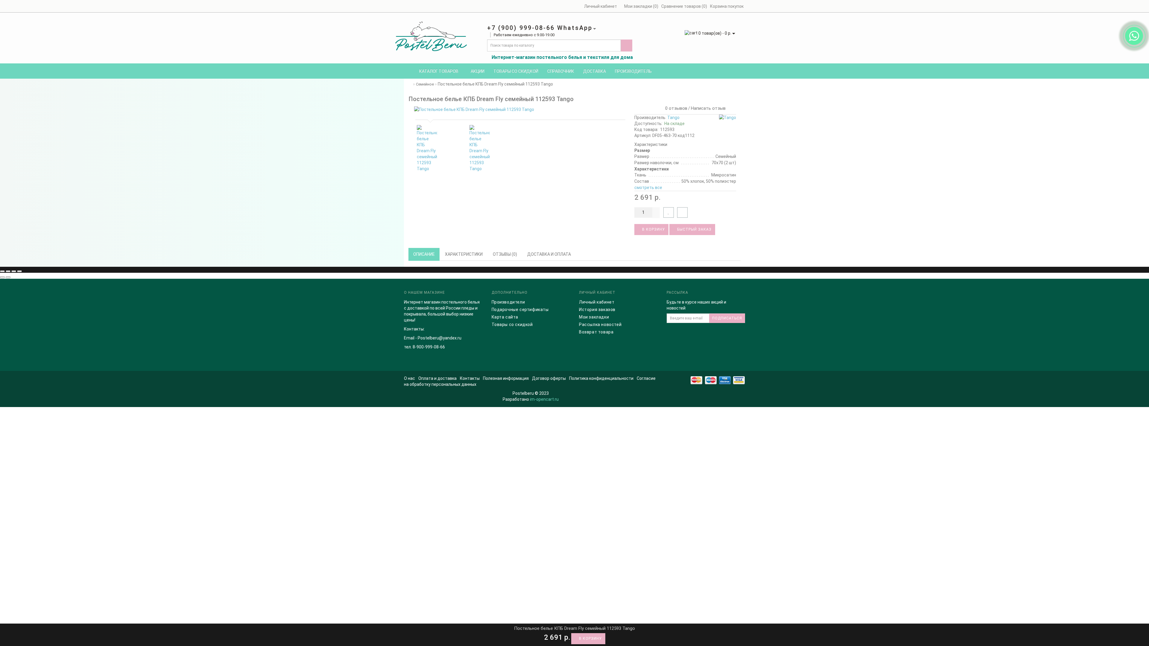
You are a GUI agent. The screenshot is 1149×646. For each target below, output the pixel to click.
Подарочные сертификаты (520, 309)
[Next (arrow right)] (8, 277)
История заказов (597, 309)
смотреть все (648, 187)
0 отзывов (675, 108)
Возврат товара (596, 332)
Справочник (560, 71)
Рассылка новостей (600, 324)
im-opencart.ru (544, 399)
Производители (508, 302)
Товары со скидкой (515, 71)
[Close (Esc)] (2, 271)
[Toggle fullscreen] (13, 271)
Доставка (594, 71)
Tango (673, 117)
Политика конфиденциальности (601, 378)
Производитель (633, 71)
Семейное (425, 84)
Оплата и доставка (437, 378)
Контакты (470, 378)
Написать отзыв (708, 108)
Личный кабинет (596, 302)
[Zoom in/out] (19, 271)
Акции (477, 71)
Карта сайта (505, 317)
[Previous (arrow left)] (2, 277)
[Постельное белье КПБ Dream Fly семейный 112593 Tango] (519, 109)
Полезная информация (506, 378)
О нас (409, 378)
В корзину (653, 229)
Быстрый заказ (694, 229)
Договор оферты (549, 378)
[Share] (8, 271)
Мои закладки (594, 317)
